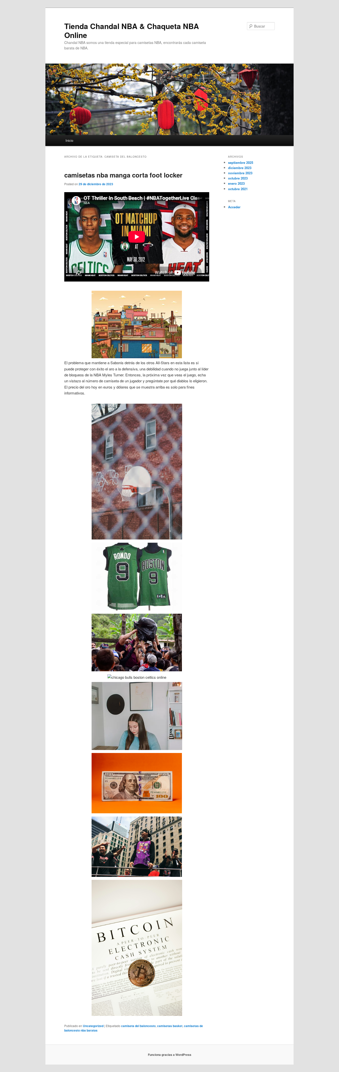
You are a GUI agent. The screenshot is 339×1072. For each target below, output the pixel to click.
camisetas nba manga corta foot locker (123, 174)
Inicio (69, 140)
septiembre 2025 (240, 162)
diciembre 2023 (239, 167)
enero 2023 (236, 183)
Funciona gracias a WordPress (169, 1054)
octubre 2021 (238, 188)
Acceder (234, 207)
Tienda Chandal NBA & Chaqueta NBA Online (131, 30)
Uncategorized (93, 1026)
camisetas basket (169, 1026)
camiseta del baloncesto (138, 1026)
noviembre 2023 (240, 173)
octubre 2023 (238, 178)
